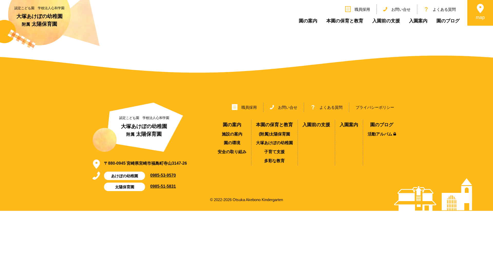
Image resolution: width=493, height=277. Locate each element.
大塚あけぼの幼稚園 (274, 143)
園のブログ (448, 20)
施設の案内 (232, 134)
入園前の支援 (386, 20)
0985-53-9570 (163, 175)
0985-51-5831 (163, 186)
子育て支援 (274, 152)
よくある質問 (444, 9)
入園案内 (418, 20)
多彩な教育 (274, 161)
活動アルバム (380, 134)
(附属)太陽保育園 (274, 134)
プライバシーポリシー (375, 107)
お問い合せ (401, 9)
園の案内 (308, 20)
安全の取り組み (232, 152)
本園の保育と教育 (344, 20)
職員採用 (362, 9)
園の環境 (232, 143)
